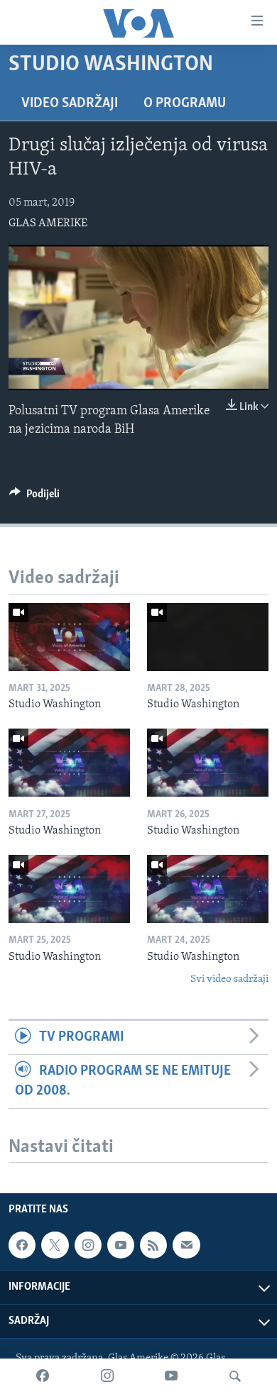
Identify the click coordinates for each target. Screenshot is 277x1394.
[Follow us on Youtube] (120, 1245)
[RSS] (153, 1245)
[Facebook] (43, 1376)
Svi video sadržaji (229, 979)
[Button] (34, 497)
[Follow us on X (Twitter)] (54, 1245)
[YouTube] (171, 1376)
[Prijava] (186, 1245)
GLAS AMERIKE (48, 223)
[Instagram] (107, 1376)
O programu (184, 103)
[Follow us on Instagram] (88, 1245)
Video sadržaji (69, 103)
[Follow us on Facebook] (22, 1245)
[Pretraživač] (235, 1376)
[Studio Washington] (69, 637)
